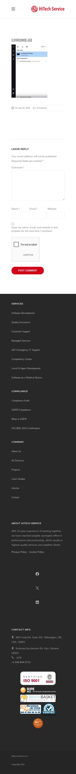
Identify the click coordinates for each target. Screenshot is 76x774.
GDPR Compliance (21, 410)
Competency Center (21, 359)
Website (52, 208)
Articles (15, 488)
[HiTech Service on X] (37, 588)
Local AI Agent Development (25, 368)
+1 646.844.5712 (21, 662)
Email (33, 208)
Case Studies (18, 479)
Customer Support (20, 331)
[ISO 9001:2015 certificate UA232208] (38, 678)
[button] (13, 9)
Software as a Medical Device (26, 377)
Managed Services (21, 340)
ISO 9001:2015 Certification (25, 428)
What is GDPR (19, 419)
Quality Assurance (20, 322)
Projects (15, 469)
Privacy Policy (19, 552)
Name (15, 208)
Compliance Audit (20, 400)
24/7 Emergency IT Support (25, 350)
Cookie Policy (36, 552)
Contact (15, 497)
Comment (17, 167)
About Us (16, 451)
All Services (17, 460)
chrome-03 (21, 40)
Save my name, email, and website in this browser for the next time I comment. (34, 229)
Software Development (23, 313)
